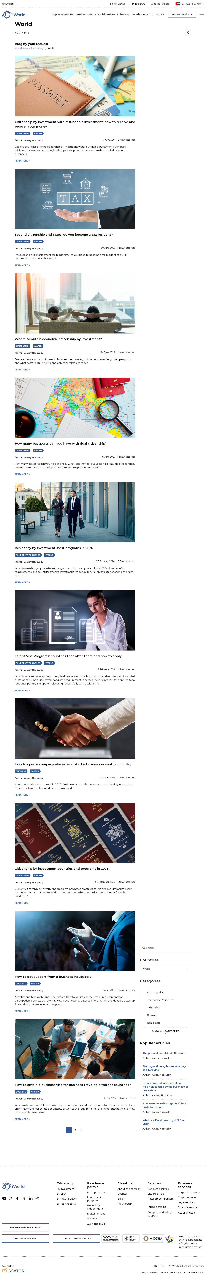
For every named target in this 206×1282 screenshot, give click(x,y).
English (9, 3)
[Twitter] (24, 1198)
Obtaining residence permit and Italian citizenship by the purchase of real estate (165, 1087)
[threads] (37, 1198)
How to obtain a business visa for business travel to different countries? (73, 1085)
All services (185, 1212)
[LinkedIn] (30, 1198)
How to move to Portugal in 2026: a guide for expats (164, 1105)
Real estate (154, 1022)
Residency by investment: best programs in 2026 (54, 548)
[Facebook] (17, 1198)
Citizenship (123, 14)
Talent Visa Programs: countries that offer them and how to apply (68, 656)
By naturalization (67, 1198)
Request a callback (182, 14)
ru (162, 1266)
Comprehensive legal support (160, 1214)
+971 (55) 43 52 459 (190, 4)
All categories (155, 992)
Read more (21, 160)
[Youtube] (4, 1198)
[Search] (143, 947)
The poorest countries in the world (164, 1053)
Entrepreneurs (96, 1192)
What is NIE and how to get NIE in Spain (163, 1122)
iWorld (18, 33)
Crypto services (187, 1197)
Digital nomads (96, 1213)
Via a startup (94, 1218)
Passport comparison (160, 1198)
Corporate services (62, 14)
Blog (26, 33)
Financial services (105, 14)
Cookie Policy (192, 1272)
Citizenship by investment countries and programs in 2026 (61, 868)
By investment (65, 1188)
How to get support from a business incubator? (53, 977)
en (155, 1266)
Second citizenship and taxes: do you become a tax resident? (64, 234)
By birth (62, 1193)
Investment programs (94, 1199)
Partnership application (25, 1227)
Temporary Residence (28, 555)
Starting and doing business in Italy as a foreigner (164, 1068)
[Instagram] (11, 1198)
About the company (129, 1188)
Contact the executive (76, 1238)
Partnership (124, 1203)
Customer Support (26, 1238)
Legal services (83, 14)
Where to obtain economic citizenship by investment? (58, 339)
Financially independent (95, 1207)
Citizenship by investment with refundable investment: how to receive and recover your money (75, 124)
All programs (65, 1204)
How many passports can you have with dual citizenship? (61, 443)
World (38, 133)
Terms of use (148, 1272)
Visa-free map (156, 1193)
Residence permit (142, 14)
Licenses (122, 1193)
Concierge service (158, 1188)
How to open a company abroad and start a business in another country (73, 764)
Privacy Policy (170, 1272)
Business (21, 771)
